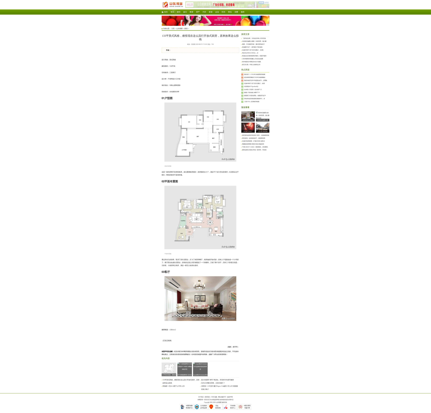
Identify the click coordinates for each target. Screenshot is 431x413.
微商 (242, 12)
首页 (166, 12)
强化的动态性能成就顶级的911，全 (254, 98)
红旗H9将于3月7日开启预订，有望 (254, 83)
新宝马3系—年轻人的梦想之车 (251, 64)
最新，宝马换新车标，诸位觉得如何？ (253, 44)
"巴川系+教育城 (262, 131)
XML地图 (214, 397)
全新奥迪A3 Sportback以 (251, 86)
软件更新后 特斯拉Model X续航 (251, 61)
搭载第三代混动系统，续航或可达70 (255, 95)
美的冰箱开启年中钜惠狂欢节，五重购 (255, 80)
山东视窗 (179, 28)
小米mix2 (172, 330)
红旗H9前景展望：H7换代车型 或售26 (253, 141)
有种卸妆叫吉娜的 (248, 120)
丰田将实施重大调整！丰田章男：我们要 (254, 41)
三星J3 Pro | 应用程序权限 (251, 101)
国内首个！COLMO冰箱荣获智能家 (254, 74)
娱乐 (185, 12)
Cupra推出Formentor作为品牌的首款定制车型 (200, 375)
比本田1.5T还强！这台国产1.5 (253, 89)
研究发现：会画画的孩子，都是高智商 (253, 138)
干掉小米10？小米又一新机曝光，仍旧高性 (255, 147)
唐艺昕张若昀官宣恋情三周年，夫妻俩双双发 (255, 135)
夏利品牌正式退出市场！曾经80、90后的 (254, 150)
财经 (178, 12)
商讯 (230, 12)
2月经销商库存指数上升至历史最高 (252, 59)
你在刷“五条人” (248, 131)
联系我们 (207, 397)
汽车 (204, 12)
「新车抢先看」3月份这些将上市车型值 (254, 38)
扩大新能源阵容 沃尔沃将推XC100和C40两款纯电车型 (185, 375)
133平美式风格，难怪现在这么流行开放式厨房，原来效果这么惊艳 (169, 375)
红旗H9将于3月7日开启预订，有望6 (252, 50)
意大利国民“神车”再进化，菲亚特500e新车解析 (217, 380)
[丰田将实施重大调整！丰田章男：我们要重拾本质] (262, 118)
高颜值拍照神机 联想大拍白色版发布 (253, 144)
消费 (236, 12)
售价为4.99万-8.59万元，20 (250, 53)
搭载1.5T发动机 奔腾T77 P (252, 92)
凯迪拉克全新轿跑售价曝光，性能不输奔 (254, 56)
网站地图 (221, 397)
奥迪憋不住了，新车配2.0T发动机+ (252, 47)
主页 (173, 28)
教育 (191, 12)
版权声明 (230, 397)
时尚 (223, 12)
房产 (198, 12)
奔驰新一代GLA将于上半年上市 (174, 386)
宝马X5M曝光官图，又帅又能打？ (213, 383)
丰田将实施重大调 (262, 120)
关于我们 (201, 397)
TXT (225, 397)
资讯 (172, 12)
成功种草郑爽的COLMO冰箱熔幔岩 (254, 77)
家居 (210, 12)
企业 (217, 12)
